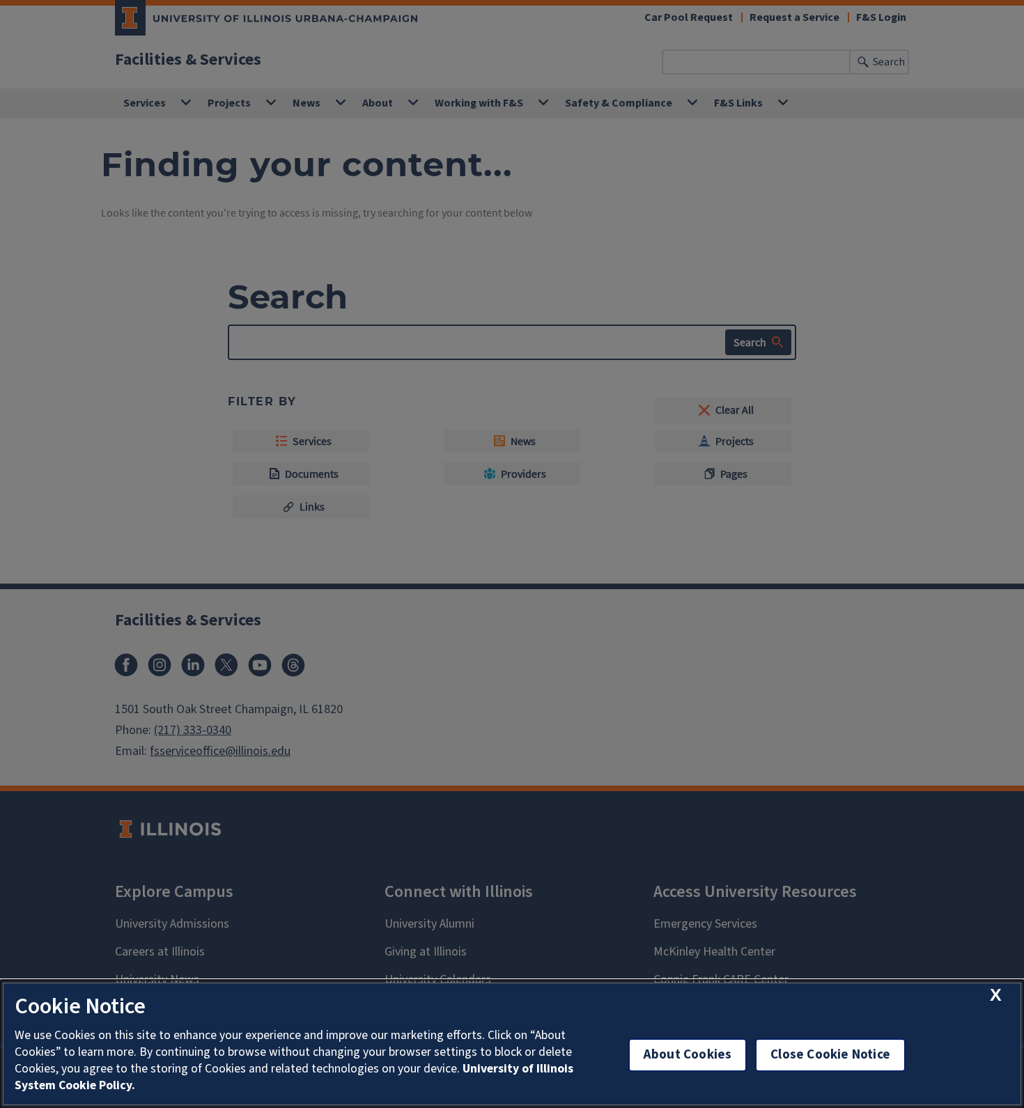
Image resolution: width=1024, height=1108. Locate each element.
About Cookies (687, 1054)
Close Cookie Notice (830, 1054)
